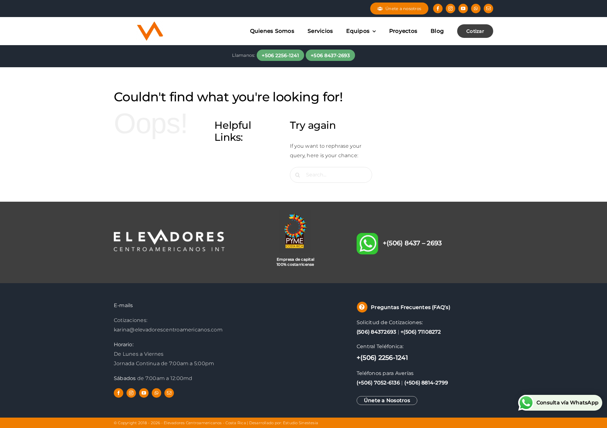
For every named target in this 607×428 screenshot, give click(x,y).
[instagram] (450, 8)
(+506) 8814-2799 (426, 383)
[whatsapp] (476, 8)
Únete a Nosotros (387, 400)
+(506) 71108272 (421, 332)
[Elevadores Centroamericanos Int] (169, 232)
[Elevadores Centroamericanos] (150, 19)
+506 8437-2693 (330, 55)
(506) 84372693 (376, 332)
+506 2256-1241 (280, 55)
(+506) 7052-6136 (378, 383)
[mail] (488, 8)
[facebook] (438, 8)
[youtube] (463, 8)
